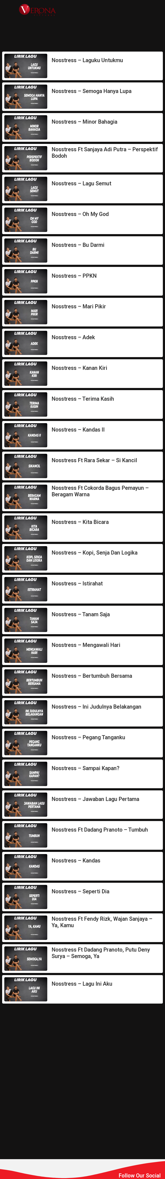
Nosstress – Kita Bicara (80, 522)
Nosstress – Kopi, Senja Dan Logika (95, 553)
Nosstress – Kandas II (78, 430)
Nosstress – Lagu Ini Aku (82, 984)
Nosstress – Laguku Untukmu (87, 60)
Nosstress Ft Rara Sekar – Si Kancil (94, 460)
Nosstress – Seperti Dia (80, 891)
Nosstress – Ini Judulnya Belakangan (96, 707)
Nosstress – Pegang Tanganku (88, 737)
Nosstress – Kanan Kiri (79, 368)
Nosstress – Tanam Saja (81, 614)
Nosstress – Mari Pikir (79, 306)
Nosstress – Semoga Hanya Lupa (91, 91)
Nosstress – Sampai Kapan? (85, 768)
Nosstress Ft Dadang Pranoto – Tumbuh (100, 830)
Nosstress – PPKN (74, 276)
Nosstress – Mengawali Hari (86, 645)
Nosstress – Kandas (76, 860)
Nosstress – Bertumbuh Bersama (92, 676)
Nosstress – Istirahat (77, 583)
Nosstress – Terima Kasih (83, 399)
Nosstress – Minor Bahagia (84, 122)
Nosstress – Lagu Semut (81, 183)
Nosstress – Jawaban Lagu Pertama (95, 799)
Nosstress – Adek (73, 337)
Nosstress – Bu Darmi (78, 245)
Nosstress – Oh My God (80, 214)
